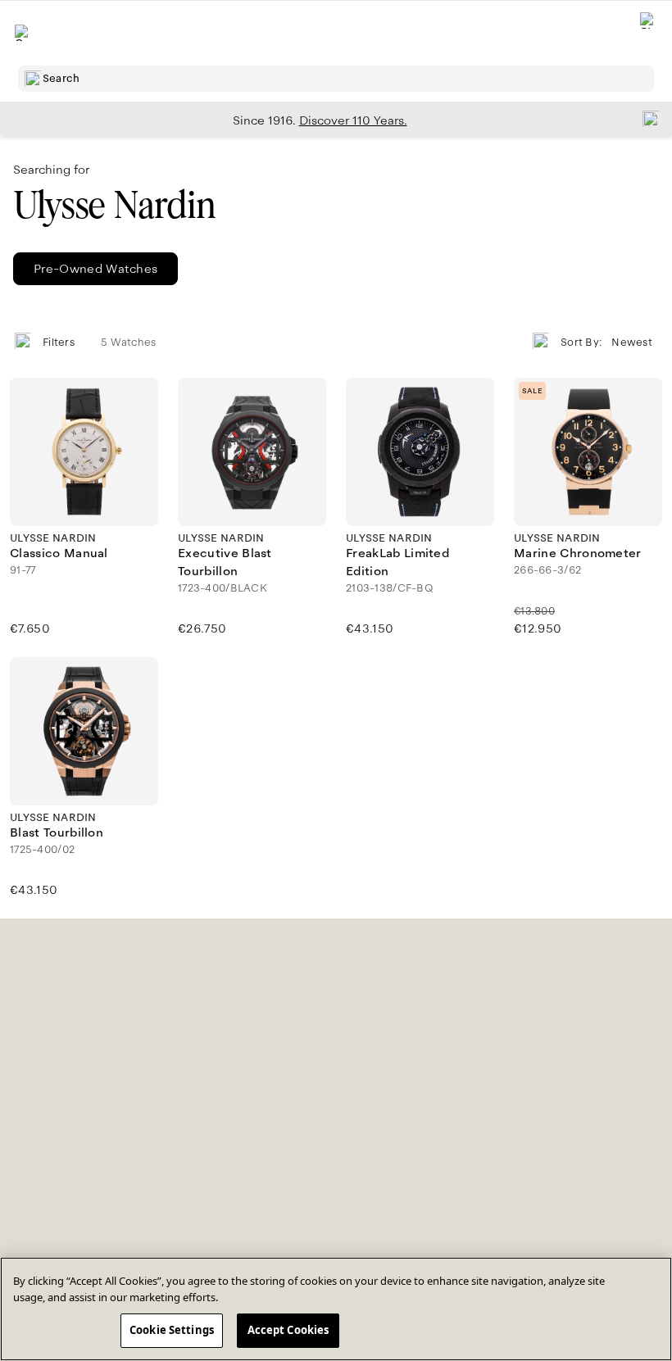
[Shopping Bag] (648, 33)
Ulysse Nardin (114, 205)
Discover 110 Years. (353, 120)
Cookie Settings (171, 1329)
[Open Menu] (23, 33)
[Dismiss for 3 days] (646, 118)
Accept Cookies (288, 1329)
